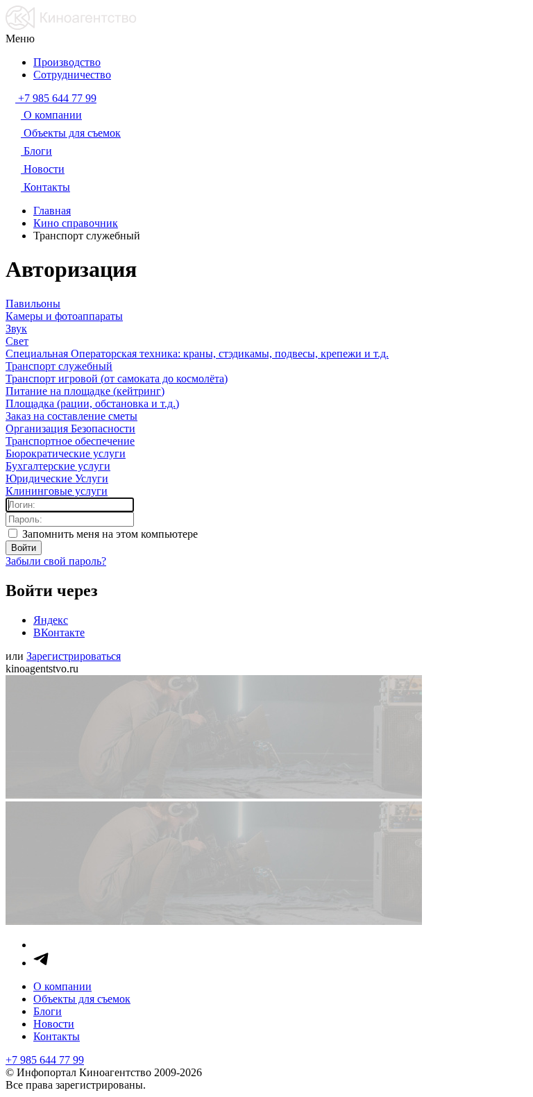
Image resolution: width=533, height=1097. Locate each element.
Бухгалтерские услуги (58, 466)
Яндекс (50, 620)
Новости (53, 1024)
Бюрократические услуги (66, 453)
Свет (17, 341)
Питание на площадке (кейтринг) (85, 391)
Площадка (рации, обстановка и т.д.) (92, 403)
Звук (16, 328)
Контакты (56, 1036)
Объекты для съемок (81, 999)
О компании (62, 986)
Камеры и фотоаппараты (64, 316)
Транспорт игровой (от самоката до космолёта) (117, 378)
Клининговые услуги (57, 491)
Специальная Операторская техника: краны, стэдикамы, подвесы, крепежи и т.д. (197, 353)
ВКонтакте (59, 632)
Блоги (47, 1011)
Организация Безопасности (70, 428)
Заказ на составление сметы (71, 416)
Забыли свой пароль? (56, 561)
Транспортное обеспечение (70, 441)
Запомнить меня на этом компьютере (108, 534)
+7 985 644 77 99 (45, 1060)
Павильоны (33, 303)
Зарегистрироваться (73, 656)
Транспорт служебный (59, 366)
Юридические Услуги (57, 478)
